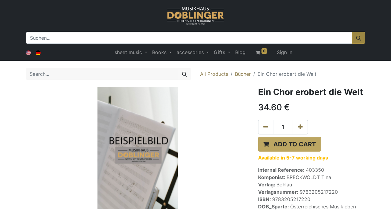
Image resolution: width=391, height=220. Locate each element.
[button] (289, 144)
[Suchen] (358, 38)
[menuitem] (240, 52)
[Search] (184, 74)
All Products (214, 74)
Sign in (284, 52)
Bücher (243, 74)
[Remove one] (265, 127)
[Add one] (300, 127)
